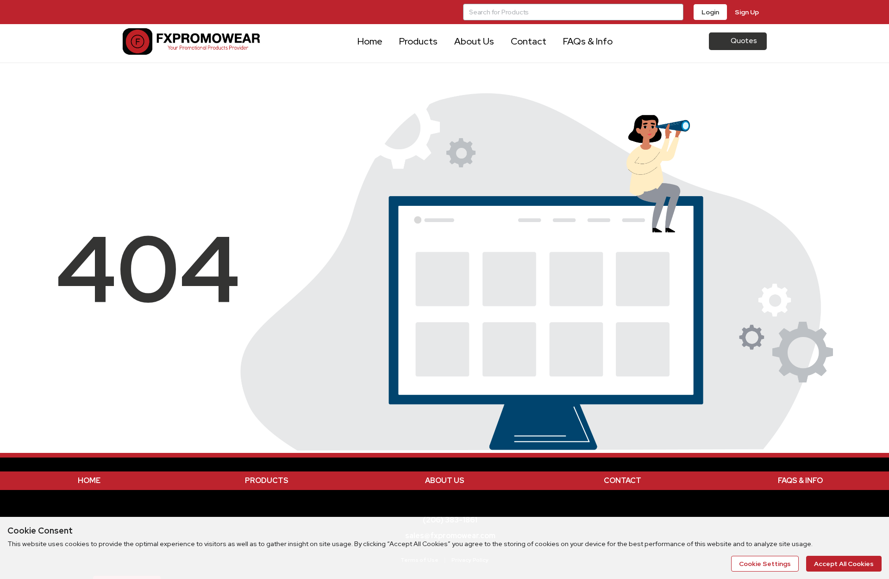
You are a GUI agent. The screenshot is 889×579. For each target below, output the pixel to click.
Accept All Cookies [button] (844, 564)
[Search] (675, 12)
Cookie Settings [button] (765, 564)
